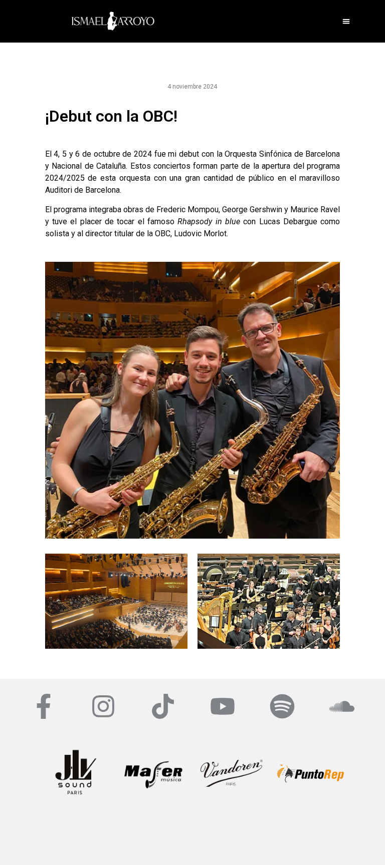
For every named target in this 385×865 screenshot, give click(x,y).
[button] (346, 21)
